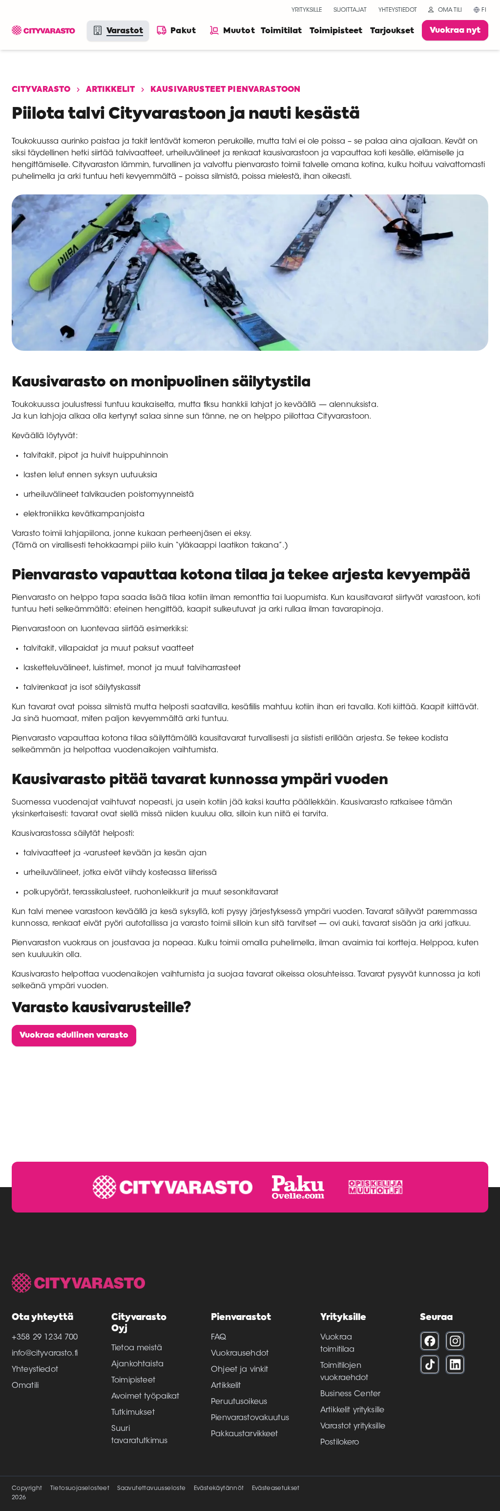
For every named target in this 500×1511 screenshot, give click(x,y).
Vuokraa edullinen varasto (74, 1036)
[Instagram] (455, 1341)
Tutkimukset (133, 1413)
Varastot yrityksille (352, 1426)
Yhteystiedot (397, 10)
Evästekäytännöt (219, 1488)
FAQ (218, 1337)
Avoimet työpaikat (145, 1397)
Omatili (25, 1386)
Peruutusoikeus (239, 1402)
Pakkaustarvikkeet (244, 1434)
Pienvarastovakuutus (250, 1418)
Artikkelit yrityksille (352, 1410)
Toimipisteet (336, 31)
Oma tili (450, 10)
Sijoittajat (350, 10)
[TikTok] (429, 1364)
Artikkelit (110, 90)
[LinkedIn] (455, 1364)
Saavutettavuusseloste (151, 1488)
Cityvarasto (41, 90)
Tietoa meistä (136, 1348)
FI (483, 10)
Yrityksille (307, 10)
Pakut (183, 31)
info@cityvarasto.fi (45, 1354)
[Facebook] (429, 1341)
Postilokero (339, 1443)
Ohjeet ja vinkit (239, 1370)
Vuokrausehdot (240, 1354)
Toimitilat (281, 31)
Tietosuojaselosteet (80, 1488)
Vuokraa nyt (455, 31)
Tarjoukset (392, 31)
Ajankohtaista (137, 1364)
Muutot (239, 31)
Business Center (350, 1394)
